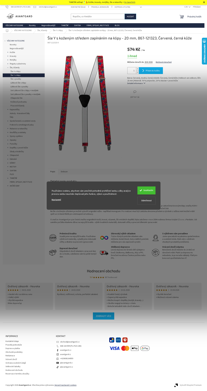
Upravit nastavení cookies (65, 385)
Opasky (13, 140)
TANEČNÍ (13, 178)
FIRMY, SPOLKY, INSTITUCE (21, 182)
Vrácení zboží (11, 359)
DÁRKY (12, 163)
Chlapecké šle (16, 98)
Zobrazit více (103, 316)
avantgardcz (65, 354)
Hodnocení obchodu (103, 271)
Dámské (13, 159)
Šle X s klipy (15, 71)
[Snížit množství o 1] (137, 72)
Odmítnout (146, 200)
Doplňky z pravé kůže (19, 147)
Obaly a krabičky (17, 151)
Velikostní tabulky (13, 366)
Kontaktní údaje (78, 7)
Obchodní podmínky (14, 352)
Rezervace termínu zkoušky (17, 373)
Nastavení (56, 200)
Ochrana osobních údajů (16, 363)
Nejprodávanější (17, 48)
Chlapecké (14, 155)
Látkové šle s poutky (19, 86)
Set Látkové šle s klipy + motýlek (24, 90)
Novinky (13, 44)
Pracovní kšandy (17, 105)
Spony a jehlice (16, 136)
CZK (186, 7)
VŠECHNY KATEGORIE (16, 40)
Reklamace (10, 355)
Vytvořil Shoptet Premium (191, 385)
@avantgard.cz (66, 367)
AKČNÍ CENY (14, 185)
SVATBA (13, 170)
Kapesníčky (15, 109)
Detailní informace (135, 83)
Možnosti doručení (164, 62)
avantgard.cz (65, 350)
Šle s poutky (16, 79)
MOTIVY (13, 166)
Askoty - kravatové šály (20, 113)
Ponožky (13, 143)
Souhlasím (148, 190)
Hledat (130, 16)
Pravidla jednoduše (100, 7)
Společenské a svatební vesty (23, 121)
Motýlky (13, 60)
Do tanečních (129, 2)
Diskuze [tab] (64, 171)
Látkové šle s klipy (18, 82)
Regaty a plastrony (18, 63)
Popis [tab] (52, 171)
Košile (12, 52)
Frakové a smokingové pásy (22, 124)
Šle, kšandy (15, 67)
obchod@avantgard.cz (70, 341)
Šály (11, 117)
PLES (12, 174)
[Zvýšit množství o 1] (137, 69)
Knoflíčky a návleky (18, 132)
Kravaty (13, 56)
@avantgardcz (66, 362)
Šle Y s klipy (15, 75)
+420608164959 (66, 358)
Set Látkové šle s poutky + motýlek (25, 94)
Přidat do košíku (153, 70)
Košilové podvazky (19, 101)
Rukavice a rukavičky (18, 128)
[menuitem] (14, 25)
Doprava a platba (122, 7)
